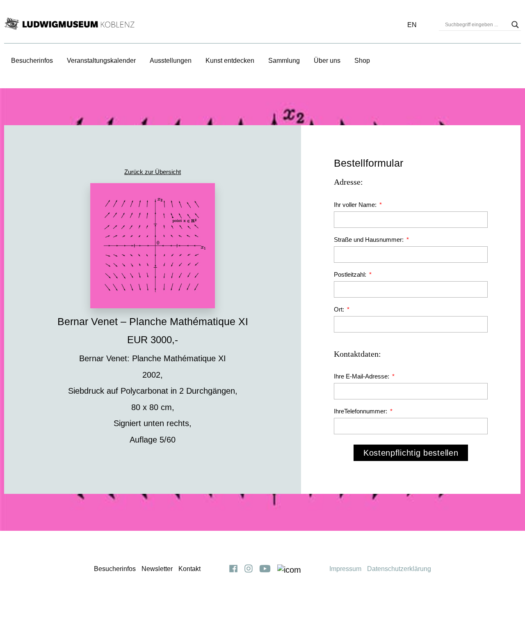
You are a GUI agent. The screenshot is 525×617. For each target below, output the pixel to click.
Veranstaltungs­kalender (101, 60)
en (412, 24)
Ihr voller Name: (356, 204)
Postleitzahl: (351, 274)
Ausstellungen (171, 60)
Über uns (327, 60)
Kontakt (189, 568)
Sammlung (284, 60)
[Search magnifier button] (515, 24)
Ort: (340, 309)
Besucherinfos (32, 60)
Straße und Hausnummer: (369, 239)
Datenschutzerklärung (399, 568)
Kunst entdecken (229, 60)
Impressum (345, 568)
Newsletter (157, 568)
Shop (362, 60)
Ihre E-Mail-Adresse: (362, 376)
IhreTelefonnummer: (361, 411)
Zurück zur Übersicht (152, 171)
